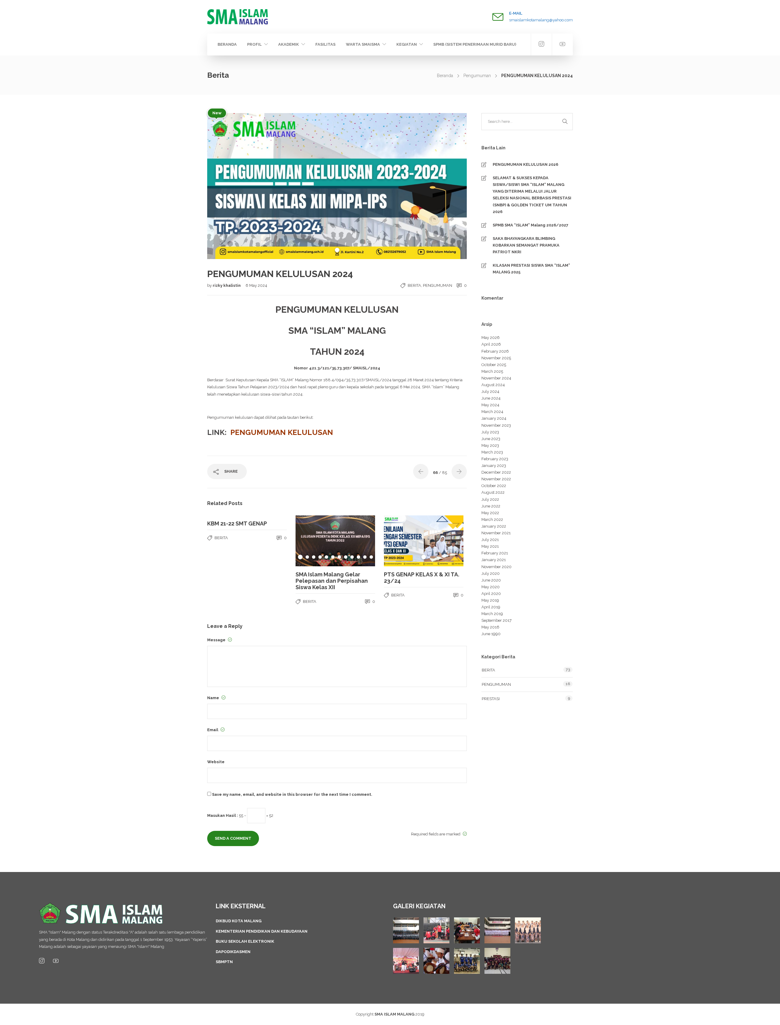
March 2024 (492, 411)
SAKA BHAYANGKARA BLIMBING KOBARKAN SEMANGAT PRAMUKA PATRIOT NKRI (526, 245)
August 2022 (493, 492)
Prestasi (491, 698)
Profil (254, 44)
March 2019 (492, 613)
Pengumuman (477, 75)
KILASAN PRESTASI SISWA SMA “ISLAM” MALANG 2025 (531, 268)
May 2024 (490, 405)
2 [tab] (307, 557)
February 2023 (494, 459)
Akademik (288, 44)
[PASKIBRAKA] (497, 930)
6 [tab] (333, 557)
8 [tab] (345, 557)
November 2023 (496, 425)
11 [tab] (365, 557)
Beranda (227, 44)
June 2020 (491, 580)
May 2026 (490, 337)
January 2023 (493, 465)
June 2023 (490, 438)
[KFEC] (467, 930)
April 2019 (490, 607)
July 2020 (490, 573)
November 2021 (496, 533)
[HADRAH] (436, 961)
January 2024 (493, 418)
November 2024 (496, 378)
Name (213, 698)
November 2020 (496, 566)
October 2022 (493, 485)
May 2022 (490, 513)
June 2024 (491, 398)
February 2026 (495, 351)
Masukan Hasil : (222, 815)
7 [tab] (339, 557)
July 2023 (490, 432)
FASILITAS (325, 44)
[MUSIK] (406, 961)
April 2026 (491, 344)
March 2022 (492, 519)
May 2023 (490, 445)
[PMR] (436, 930)
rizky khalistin (227, 285)
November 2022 (496, 479)
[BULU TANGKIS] (497, 961)
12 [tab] (371, 557)
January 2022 (493, 526)
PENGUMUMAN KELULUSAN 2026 (525, 164)
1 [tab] (337, 250)
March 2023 (492, 452)
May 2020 (490, 587)
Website (216, 762)
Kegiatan (406, 44)
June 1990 (491, 634)
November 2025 (496, 358)
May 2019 (490, 600)
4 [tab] (320, 557)
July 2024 (490, 391)
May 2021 (490, 546)
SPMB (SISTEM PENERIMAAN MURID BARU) (474, 44)
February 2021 (494, 553)
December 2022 (496, 472)
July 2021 (490, 539)
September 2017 (496, 620)
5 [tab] (326, 557)
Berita (414, 285)
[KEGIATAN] (406, 930)
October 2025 (493, 364)
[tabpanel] (337, 186)
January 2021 (493, 559)
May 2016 (490, 627)
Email (213, 730)
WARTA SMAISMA (363, 44)
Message (216, 640)
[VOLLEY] (467, 961)
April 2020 (491, 593)
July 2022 (490, 499)
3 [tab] (313, 557)
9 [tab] (352, 557)
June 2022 (490, 506)
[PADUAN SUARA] (528, 930)
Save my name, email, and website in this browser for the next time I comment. (292, 794)
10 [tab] (358, 557)
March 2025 (492, 371)
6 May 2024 (256, 285)
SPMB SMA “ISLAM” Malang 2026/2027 (530, 225)
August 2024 (493, 385)
